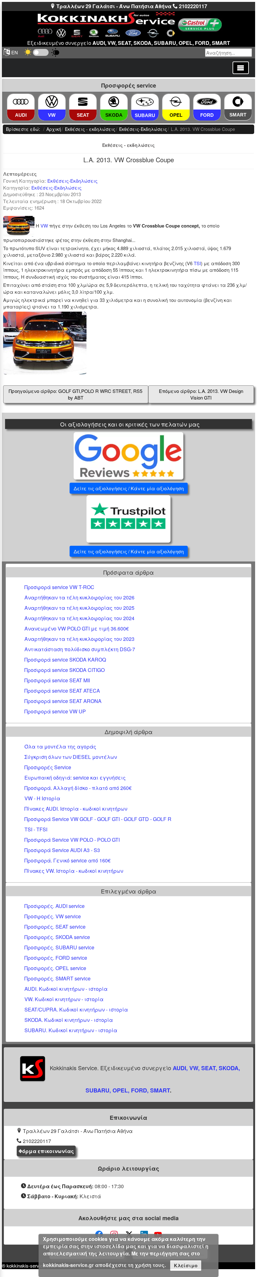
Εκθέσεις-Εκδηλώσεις (72, 180)
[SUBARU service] (145, 102)
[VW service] (52, 102)
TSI (197, 263)
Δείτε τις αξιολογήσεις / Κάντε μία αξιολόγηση (129, 488)
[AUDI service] (21, 102)
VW (44, 225)
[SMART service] (238, 101)
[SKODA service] (114, 102)
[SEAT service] (83, 102)
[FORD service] (207, 102)
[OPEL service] (176, 102)
